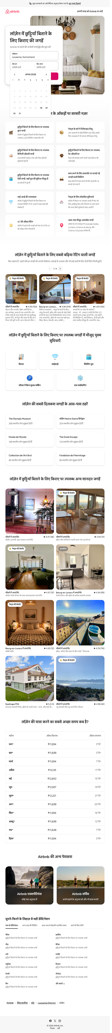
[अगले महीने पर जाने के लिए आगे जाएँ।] (46, 74)
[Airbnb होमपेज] (12, 11)
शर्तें (58, 1028)
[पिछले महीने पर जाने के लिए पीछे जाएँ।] (15, 74)
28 (41, 108)
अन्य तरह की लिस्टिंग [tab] (29, 925)
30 (14, 113)
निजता (52, 1028)
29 (46, 108)
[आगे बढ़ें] (60, 268)
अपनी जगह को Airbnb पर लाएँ (90, 11)
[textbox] (22, 67)
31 (20, 113)
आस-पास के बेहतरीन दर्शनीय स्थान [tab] (54, 925)
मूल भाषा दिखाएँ (75, 3)
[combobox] (34, 57)
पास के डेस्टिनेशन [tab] (11, 925)
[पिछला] (50, 268)
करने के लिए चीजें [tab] (77, 925)
